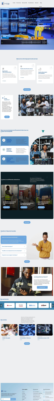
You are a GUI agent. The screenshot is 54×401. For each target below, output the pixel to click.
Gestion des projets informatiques (24, 70)
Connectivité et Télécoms (25, 338)
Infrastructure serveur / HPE (43, 338)
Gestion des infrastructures (8, 71)
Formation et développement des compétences (44, 73)
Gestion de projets (6, 338)
